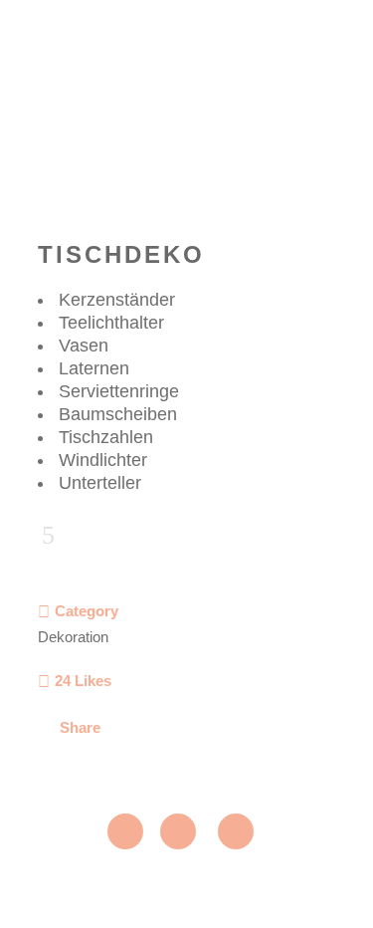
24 (83, 680)
